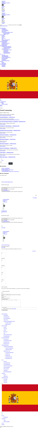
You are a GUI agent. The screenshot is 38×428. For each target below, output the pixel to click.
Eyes (2, 359)
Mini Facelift (5, 376)
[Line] (3, 204)
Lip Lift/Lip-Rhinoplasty (9, 119)
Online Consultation (6, 199)
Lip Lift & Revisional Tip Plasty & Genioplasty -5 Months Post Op (12, 121)
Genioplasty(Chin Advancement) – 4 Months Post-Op (10, 130)
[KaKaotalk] (3, 203)
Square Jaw (5, 328)
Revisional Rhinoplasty (16, 119)
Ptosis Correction (6, 368)
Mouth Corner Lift (6, 343)
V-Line (5, 330)
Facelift (5, 374)
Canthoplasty (6, 370)
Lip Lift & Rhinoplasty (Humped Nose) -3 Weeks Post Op (10, 171)
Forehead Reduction (8, 115)
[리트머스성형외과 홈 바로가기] (4, 212)
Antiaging (3, 373)
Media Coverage (8, 324)
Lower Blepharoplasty (7, 364)
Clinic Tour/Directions (7, 318)
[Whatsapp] (4, 206)
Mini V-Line (5, 331)
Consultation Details (4, 299)
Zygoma (5, 327)
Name (2, 295)
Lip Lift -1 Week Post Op (5, 170)
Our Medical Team (6, 316)
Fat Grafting (5, 379)
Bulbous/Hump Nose (9, 358)
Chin (4, 333)
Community (3, 418)
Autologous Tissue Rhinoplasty (8, 346)
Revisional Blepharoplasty (7, 371)
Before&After (6, 417)
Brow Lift (5, 361)
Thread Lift (5, 380)
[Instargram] (3, 209)
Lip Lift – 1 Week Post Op (6, 168)
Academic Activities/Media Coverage (9, 321)
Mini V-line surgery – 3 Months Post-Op (7, 156)
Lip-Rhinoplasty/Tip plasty (8, 340)
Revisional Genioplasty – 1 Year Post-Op (7, 139)
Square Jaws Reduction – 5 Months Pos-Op (8, 148)
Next (2, 160)
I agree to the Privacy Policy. (9, 308)
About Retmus (6, 315)
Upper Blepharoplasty (7, 362)
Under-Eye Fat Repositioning (8, 365)
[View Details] (14, 308)
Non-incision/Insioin (7, 367)
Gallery (3, 415)
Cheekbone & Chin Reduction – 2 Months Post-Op (9, 125)
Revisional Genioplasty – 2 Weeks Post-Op (8, 143)
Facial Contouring (2, 115)
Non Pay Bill (5, 201)
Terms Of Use (5, 200)
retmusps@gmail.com (6, 190)
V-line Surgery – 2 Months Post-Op (6, 152)
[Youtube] (3, 208)
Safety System (6, 319)
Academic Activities (8, 322)
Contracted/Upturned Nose (9, 352)
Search (11, 163)
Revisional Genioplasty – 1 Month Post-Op (8, 134)
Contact (2, 297)
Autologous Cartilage (9, 349)
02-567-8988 (5, 189)
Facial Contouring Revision (8, 334)
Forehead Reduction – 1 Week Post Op (7, 117)
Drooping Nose (8, 355)
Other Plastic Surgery (5, 377)
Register (3, 424)
